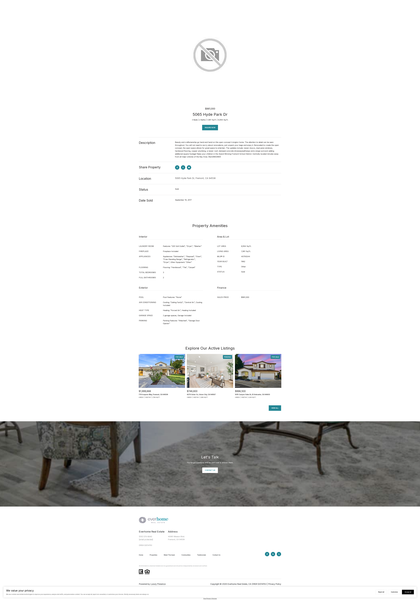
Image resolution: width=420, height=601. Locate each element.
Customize (394, 592)
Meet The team (169, 555)
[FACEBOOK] (267, 554)
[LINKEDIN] (273, 554)
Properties (153, 555)
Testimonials (201, 555)
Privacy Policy (274, 584)
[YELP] (279, 554)
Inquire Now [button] (210, 127)
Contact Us (216, 555)
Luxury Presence (158, 584)
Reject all (381, 592)
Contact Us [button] (210, 470)
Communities (186, 555)
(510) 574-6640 (145, 536)
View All (274, 408)
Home (141, 555)
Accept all (408, 592)
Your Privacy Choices (210, 598)
